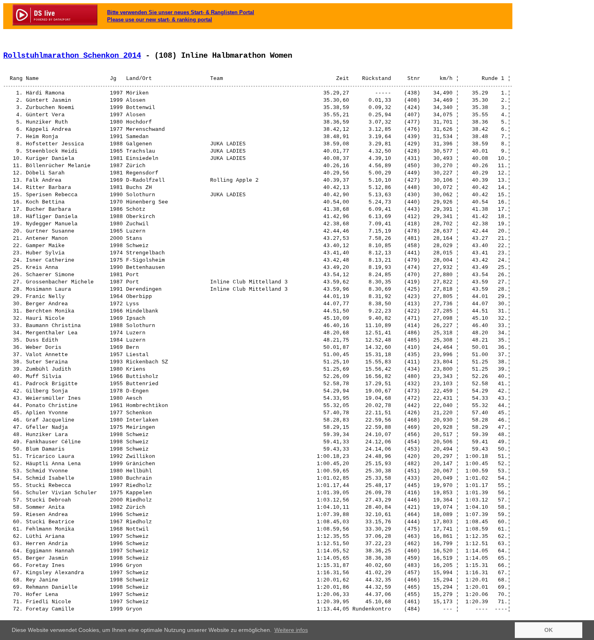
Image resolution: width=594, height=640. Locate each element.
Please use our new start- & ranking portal (159, 20)
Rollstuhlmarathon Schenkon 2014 (72, 55)
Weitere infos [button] (291, 630)
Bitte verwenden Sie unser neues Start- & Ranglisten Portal (180, 12)
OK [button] (548, 630)
